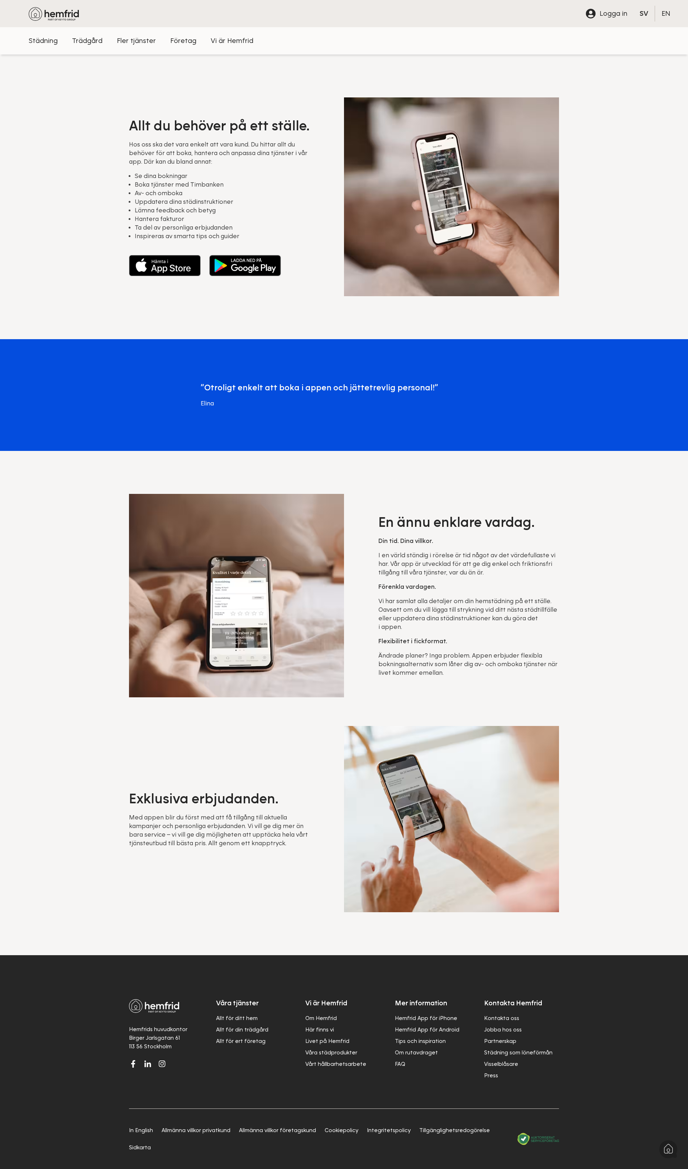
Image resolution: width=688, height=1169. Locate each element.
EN (665, 13)
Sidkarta (140, 1147)
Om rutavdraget (416, 1052)
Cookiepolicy (341, 1130)
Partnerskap (500, 1041)
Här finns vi (319, 1029)
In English (141, 1130)
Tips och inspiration (420, 1041)
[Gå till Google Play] (245, 265)
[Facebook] (133, 1063)
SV (644, 13)
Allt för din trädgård (242, 1029)
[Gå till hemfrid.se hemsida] (54, 13)
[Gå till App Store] (165, 265)
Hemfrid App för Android (427, 1029)
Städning (43, 40)
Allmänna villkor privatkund (196, 1130)
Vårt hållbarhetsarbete (335, 1064)
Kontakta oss (501, 1018)
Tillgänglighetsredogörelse (454, 1130)
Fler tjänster (136, 40)
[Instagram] (162, 1063)
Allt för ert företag (241, 1041)
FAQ (400, 1064)
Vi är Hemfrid (232, 40)
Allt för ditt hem (237, 1018)
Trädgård (87, 40)
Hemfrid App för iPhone (426, 1018)
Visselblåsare (501, 1064)
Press (491, 1075)
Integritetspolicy (389, 1130)
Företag (183, 40)
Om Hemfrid (321, 1018)
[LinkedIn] (147, 1063)
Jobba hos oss (503, 1029)
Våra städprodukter (331, 1052)
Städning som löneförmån (518, 1052)
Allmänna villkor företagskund (277, 1130)
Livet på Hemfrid (327, 1041)
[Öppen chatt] (668, 1149)
